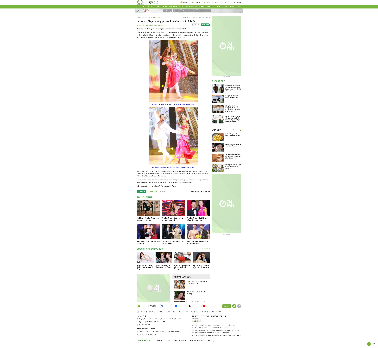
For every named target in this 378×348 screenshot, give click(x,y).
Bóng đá (164, 6)
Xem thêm (205, 249)
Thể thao (232, 6)
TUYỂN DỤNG (211, 340)
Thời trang (168, 11)
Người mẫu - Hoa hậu (189, 11)
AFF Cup (156, 6)
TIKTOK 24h (195, 306)
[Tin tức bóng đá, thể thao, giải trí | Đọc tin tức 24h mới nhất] (140, 2)
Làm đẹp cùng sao (204, 11)
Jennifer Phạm (162, 25)
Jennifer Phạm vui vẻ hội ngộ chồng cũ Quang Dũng (197, 219)
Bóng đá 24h (182, 306)
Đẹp (145, 17)
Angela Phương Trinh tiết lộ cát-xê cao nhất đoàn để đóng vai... (145, 267)
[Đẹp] (146, 11)
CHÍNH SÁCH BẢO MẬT (180, 340)
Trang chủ (140, 17)
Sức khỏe (210, 6)
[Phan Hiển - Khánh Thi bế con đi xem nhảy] (148, 231)
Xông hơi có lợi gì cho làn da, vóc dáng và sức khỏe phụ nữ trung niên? (233, 156)
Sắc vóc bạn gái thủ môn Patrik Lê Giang (196, 293)
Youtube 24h (210, 306)
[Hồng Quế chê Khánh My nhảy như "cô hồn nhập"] (198, 231)
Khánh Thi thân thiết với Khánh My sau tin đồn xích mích (164, 267)
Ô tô (239, 6)
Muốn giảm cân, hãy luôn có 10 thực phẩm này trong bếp (233, 166)
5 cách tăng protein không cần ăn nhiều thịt (232, 134)
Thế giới (159, 311)
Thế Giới (224, 6)
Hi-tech (217, 6)
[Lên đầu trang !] (374, 344)
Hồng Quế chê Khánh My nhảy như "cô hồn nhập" (197, 242)
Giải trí (181, 6)
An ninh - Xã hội (170, 311)
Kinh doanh (173, 6)
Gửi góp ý (153, 191)
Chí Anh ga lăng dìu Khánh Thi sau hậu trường (172, 242)
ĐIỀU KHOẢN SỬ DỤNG (197, 340)
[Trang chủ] (140, 11)
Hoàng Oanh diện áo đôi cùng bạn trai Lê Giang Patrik (197, 282)
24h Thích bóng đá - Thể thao (195, 6)
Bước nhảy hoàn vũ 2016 (149, 25)
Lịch (208, 2)
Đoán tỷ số (198, 2)
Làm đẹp (176, 11)
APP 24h (143, 306)
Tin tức (149, 6)
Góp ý (168, 340)
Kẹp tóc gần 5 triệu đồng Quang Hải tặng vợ (233, 145)
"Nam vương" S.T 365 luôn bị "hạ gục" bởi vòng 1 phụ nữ (201, 267)
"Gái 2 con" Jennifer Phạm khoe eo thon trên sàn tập (148, 219)
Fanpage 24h (167, 306)
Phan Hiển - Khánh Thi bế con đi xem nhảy (148, 242)
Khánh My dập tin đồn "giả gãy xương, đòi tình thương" (182, 267)
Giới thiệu (159, 340)
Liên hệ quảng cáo (144, 340)
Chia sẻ (206, 25)
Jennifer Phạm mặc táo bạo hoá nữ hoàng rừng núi (173, 219)
